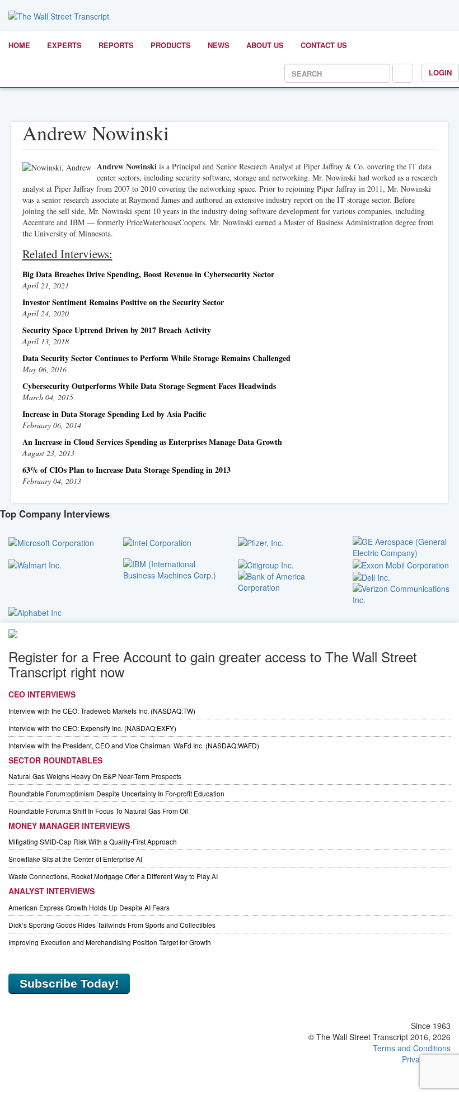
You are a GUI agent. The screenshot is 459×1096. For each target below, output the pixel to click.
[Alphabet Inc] (35, 610)
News (219, 45)
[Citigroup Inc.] (266, 564)
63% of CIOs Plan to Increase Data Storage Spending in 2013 (126, 470)
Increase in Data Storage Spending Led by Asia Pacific (114, 414)
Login (440, 72)
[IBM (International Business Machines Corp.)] (172, 567)
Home (19, 45)
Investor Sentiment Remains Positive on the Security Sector (123, 302)
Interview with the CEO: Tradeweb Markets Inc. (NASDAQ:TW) (101, 710)
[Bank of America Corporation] (287, 580)
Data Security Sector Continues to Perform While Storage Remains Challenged (156, 358)
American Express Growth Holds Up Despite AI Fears (89, 907)
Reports (116, 45)
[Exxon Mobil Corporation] (401, 564)
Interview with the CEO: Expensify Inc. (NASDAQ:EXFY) (92, 728)
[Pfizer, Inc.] (261, 541)
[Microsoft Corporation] (51, 541)
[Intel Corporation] (157, 541)
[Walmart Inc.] (35, 564)
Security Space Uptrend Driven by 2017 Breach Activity (116, 330)
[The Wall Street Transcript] (58, 15)
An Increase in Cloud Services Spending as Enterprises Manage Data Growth (152, 442)
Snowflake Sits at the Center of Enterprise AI (75, 858)
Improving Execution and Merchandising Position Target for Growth (109, 942)
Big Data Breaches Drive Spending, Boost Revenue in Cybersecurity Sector (148, 274)
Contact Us (324, 45)
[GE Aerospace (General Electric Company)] (402, 545)
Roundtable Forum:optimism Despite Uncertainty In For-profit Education (116, 793)
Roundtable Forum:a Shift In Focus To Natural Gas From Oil (98, 810)
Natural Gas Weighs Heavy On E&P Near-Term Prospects (94, 776)
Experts (64, 45)
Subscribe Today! (69, 983)
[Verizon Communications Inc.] (402, 593)
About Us (265, 45)
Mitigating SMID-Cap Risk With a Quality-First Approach (92, 841)
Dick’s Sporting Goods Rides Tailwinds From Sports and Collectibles (112, 924)
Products (171, 45)
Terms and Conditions (412, 1048)
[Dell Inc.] (371, 576)
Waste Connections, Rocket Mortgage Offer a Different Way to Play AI (113, 876)
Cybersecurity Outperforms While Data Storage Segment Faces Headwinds (149, 386)
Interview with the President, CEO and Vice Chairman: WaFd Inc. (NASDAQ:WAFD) (133, 745)
